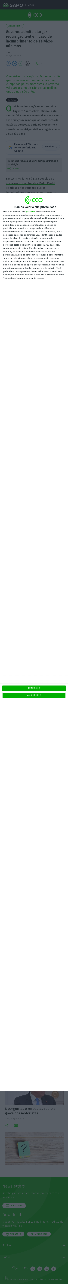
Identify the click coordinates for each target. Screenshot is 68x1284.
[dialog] (34, 642)
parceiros (30, 211)
